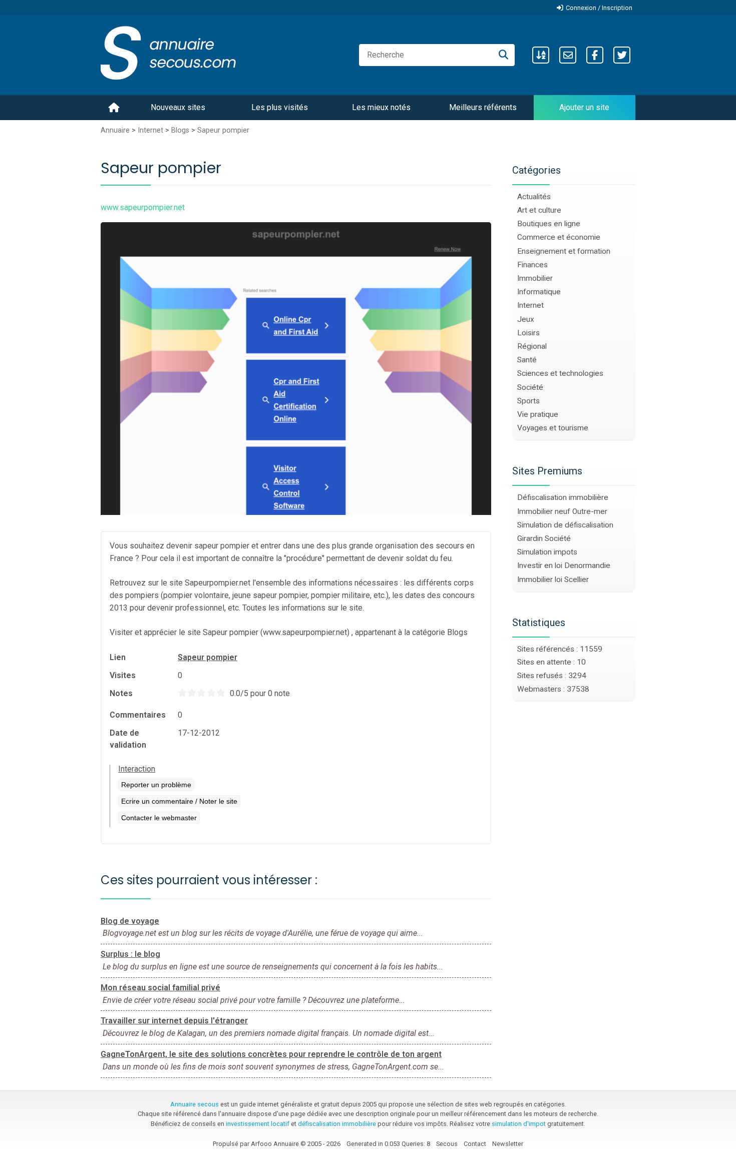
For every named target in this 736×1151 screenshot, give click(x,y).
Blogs (180, 130)
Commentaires (138, 715)
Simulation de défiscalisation (565, 524)
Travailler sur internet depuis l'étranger (174, 1020)
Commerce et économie (558, 237)
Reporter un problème (156, 785)
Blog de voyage (130, 921)
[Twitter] (621, 55)
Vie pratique (537, 414)
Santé (527, 359)
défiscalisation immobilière (337, 1123)
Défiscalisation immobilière (562, 497)
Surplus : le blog (130, 954)
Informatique (539, 291)
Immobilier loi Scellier (553, 579)
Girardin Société (544, 538)
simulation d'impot (519, 1123)
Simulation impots (547, 551)
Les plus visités (279, 107)
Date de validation (128, 739)
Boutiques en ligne (548, 223)
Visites (123, 675)
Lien (118, 657)
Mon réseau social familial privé (160, 987)
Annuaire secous (194, 1104)
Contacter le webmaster (159, 818)
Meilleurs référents (483, 107)
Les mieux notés (381, 107)
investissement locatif (257, 1123)
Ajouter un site (584, 107)
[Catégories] (540, 55)
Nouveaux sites (178, 107)
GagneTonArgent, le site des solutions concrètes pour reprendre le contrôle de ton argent (271, 1054)
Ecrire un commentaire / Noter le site (179, 801)
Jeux (525, 319)
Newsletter (507, 1143)
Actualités (534, 196)
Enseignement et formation (563, 251)
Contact (475, 1143)
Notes (121, 693)
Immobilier (535, 278)
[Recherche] (503, 55)
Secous (447, 1143)
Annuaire (115, 130)
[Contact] (567, 55)
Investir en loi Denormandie (563, 565)
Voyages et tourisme (552, 427)
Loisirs (528, 332)
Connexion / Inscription (599, 8)
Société (530, 387)
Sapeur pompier (223, 130)
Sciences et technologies (560, 373)
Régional (532, 346)
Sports (528, 400)
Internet (150, 130)
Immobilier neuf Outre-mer (562, 511)
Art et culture (539, 210)
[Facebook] (594, 55)
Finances (532, 264)
